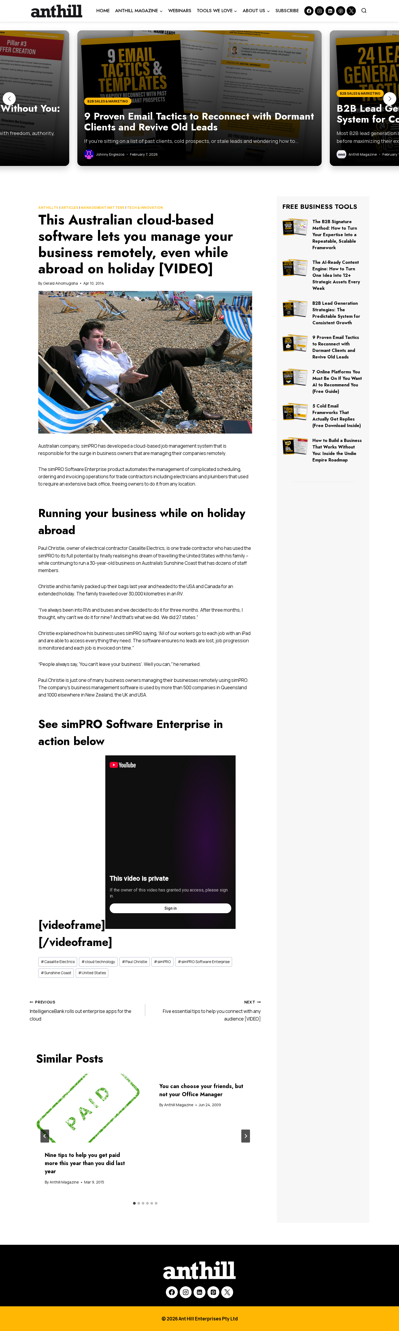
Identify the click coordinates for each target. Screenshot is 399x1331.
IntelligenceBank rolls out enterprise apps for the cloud (80, 1011)
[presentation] (88, 1108)
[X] (227, 1292)
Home (103, 10)
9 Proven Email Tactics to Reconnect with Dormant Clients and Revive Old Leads (335, 347)
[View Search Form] (364, 10)
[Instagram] (319, 10)
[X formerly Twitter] (351, 10)
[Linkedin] (330, 10)
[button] (9, 98)
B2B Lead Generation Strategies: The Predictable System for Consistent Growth (336, 313)
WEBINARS (179, 10)
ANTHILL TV (48, 207)
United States (92, 972)
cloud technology (98, 961)
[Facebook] (309, 10)
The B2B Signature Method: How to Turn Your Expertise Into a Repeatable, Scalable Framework (334, 235)
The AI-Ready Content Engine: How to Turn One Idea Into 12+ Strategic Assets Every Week (336, 275)
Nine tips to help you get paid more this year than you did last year (85, 1163)
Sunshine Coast (56, 972)
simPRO (162, 961)
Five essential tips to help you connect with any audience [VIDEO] (212, 1011)
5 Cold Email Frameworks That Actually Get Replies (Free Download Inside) (336, 416)
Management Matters (103, 207)
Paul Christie (134, 961)
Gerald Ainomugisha (60, 283)
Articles (69, 207)
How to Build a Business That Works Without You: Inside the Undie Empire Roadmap (337, 450)
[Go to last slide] (44, 1136)
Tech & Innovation (145, 207)
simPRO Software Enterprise (204, 961)
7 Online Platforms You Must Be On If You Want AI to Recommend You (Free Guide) (337, 382)
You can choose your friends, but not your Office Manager (201, 1090)
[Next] (245, 1136)
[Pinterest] (340, 10)
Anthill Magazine (64, 1182)
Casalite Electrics (58, 961)
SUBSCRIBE (287, 10)
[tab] (134, 1203)
